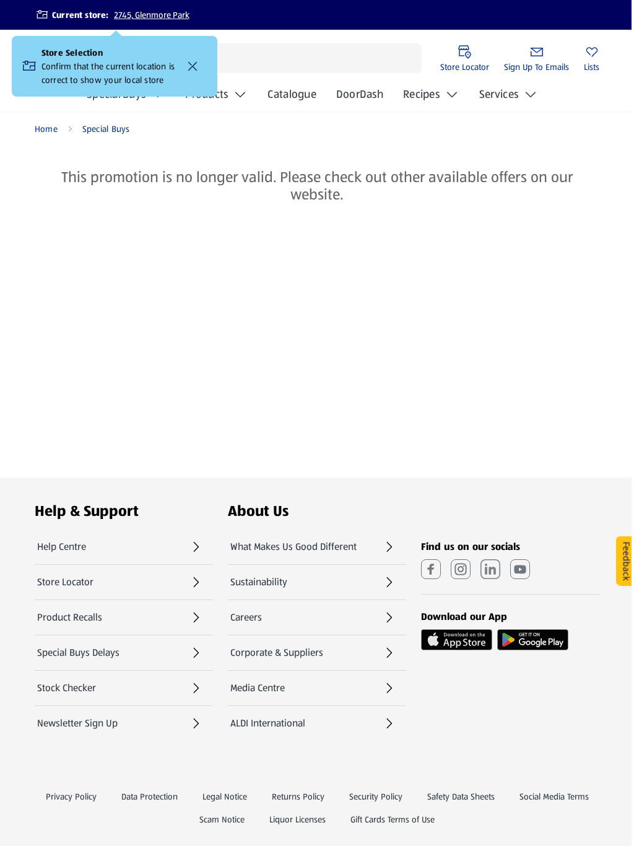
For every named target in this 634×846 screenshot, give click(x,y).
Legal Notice (224, 796)
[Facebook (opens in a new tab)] (431, 569)
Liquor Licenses (297, 819)
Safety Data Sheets (461, 796)
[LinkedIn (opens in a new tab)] (490, 569)
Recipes (421, 94)
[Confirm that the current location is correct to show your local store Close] (192, 66)
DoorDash (359, 98)
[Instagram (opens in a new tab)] (461, 569)
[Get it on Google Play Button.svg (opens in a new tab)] (532, 639)
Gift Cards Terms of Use (392, 819)
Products (206, 94)
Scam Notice (222, 819)
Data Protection (149, 796)
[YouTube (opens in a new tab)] (520, 569)
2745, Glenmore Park (151, 14)
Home (46, 129)
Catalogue (291, 98)
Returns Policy (298, 796)
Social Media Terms (554, 796)
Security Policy (375, 796)
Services (498, 94)
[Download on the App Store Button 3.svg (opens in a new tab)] (456, 639)
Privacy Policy (71, 796)
